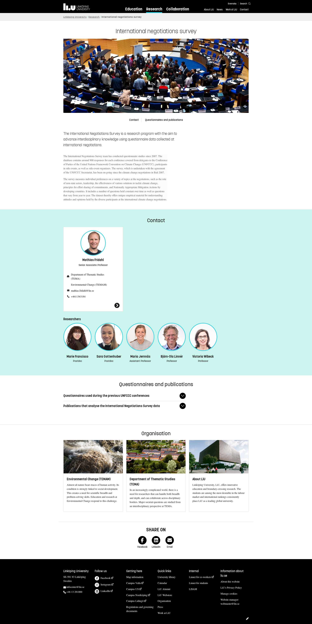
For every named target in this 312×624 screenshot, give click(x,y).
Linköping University (75, 17)
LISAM (193, 589)
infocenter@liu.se (75, 587)
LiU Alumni (164, 589)
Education (133, 9)
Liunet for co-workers (200, 577)
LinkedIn (105, 591)
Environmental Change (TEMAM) (89, 284)
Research (154, 9)
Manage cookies (229, 593)
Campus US (132, 589)
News (220, 9)
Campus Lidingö (134, 601)
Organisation (164, 601)
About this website (230, 581)
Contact (244, 9)
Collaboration (177, 9)
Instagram (106, 584)
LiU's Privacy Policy (231, 587)
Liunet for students (198, 583)
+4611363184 (78, 296)
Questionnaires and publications (164, 120)
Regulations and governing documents (140, 609)
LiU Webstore (165, 595)
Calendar (162, 583)
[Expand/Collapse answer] (183, 396)
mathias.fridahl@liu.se (82, 290)
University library (167, 577)
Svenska (232, 3)
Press (160, 607)
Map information (134, 577)
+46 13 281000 (74, 591)
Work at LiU (231, 9)
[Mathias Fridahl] (93, 305)
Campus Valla (133, 583)
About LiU (209, 9)
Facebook (105, 578)
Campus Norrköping (136, 595)
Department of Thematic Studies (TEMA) (87, 276)
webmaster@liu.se (230, 603)
